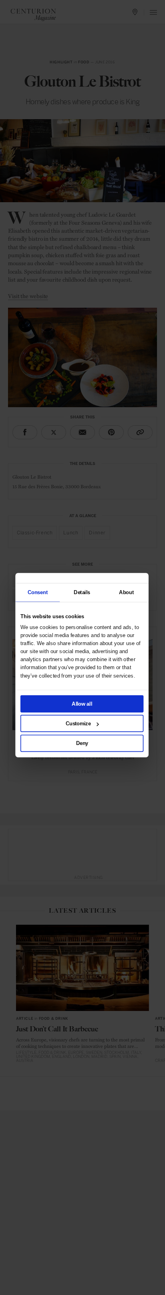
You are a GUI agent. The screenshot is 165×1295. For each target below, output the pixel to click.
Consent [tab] (38, 592)
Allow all (82, 703)
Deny (82, 743)
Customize (78, 723)
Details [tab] (82, 592)
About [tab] (126, 592)
